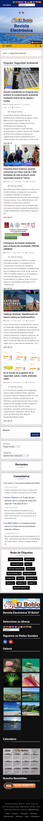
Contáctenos (35, 816)
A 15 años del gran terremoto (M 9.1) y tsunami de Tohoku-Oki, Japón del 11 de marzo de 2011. (20, 501)
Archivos (6, 444)
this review (9, 483)
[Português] (34, 2)
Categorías (7, 453)
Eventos (25, 234)
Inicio (8, 814)
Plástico (10, 583)
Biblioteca (19, 816)
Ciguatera (29, 559)
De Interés (33, 814)
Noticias (8, 87)
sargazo (32, 583)
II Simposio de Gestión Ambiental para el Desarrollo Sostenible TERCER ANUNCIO (21, 246)
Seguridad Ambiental (21, 588)
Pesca (20, 578)
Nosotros (15, 814)
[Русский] (36, 2)
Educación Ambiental (12, 234)
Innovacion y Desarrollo (14, 164)
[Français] (25, 2)
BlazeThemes (34, 810)
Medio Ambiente (10, 238)
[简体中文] (16, 2)
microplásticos (29, 573)
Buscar (6, 430)
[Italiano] (31, 2)
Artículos (8, 368)
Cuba (28, 564)
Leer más (7, 143)
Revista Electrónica (21, 28)
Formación (24, 814)
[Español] (39, 2)
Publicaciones (9, 816)
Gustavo (8, 181)
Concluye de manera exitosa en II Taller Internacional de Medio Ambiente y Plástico (20, 526)
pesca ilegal (31, 578)
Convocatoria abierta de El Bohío (27, 483)
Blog (26, 816)
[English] (22, 2)
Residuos (21, 583)
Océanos (10, 578)
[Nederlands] (19, 2)
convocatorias (17, 564)
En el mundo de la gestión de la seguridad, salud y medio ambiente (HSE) (20, 376)
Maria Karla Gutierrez (12, 104)
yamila (7, 252)
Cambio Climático (15, 559)
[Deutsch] (28, 2)
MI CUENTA (7, 5)
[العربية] (13, 2)
